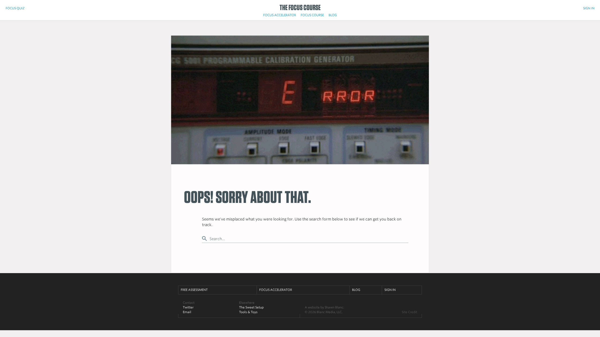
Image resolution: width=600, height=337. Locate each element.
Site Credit (409, 312)
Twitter (188, 307)
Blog (333, 15)
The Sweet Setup (251, 307)
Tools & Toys (248, 312)
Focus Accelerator (279, 15)
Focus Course (312, 15)
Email (187, 312)
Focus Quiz (15, 8)
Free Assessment (194, 290)
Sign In (588, 8)
